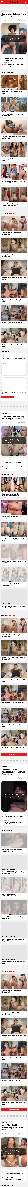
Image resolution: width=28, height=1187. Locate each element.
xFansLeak (14, 2)
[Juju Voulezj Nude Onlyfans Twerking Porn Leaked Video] (14, 172)
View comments (14, 754)
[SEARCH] (26, 2)
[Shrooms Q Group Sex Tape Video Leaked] (14, 313)
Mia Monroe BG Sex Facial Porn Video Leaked (13, 345)
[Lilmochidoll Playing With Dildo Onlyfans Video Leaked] (14, 885)
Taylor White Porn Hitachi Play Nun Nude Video (12, 584)
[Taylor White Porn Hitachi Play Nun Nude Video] (14, 574)
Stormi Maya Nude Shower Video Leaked (11, 92)
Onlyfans (4, 89)
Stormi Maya (11, 89)
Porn (9, 201)
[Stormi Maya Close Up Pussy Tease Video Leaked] (14, 104)
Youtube (10, 134)
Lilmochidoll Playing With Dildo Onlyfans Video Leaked (11, 895)
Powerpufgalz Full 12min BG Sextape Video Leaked (13, 255)
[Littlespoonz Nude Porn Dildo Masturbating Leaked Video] (14, 484)
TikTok (10, 178)
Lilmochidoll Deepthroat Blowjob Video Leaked (13, 962)
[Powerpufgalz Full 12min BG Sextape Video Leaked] (14, 245)
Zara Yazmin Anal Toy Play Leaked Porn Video (13, 539)
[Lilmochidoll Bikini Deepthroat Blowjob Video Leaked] (14, 862)
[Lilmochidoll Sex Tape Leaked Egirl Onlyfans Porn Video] (14, 840)
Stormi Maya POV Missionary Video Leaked (12, 159)
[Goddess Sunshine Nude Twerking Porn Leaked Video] (14, 127)
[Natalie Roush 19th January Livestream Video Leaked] (14, 223)
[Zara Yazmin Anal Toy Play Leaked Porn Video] (14, 529)
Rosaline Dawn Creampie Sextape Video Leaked (13, 278)
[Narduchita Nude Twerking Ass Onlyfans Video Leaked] (14, 194)
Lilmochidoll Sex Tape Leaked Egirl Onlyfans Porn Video (12, 850)
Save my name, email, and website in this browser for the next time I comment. (13, 393)
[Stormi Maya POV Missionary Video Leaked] (14, 149)
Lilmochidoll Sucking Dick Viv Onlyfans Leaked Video (13, 917)
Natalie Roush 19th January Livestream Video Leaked (13, 233)
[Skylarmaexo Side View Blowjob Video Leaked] (14, 290)
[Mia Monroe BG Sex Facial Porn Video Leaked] (14, 335)
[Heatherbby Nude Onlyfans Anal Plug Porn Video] (14, 507)
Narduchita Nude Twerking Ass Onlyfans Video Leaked (11, 204)
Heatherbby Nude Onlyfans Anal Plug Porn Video (13, 517)
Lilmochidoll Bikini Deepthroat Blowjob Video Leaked (13, 872)
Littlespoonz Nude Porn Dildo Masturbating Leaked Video (10, 494)
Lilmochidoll (5, 869)
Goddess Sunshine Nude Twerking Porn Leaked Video (13, 137)
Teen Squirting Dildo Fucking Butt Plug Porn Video (13, 562)
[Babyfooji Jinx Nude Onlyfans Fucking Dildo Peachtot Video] (14, 597)
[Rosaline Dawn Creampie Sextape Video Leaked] (14, 268)
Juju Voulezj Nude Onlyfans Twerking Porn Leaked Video (13, 182)
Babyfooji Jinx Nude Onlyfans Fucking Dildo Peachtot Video (13, 607)
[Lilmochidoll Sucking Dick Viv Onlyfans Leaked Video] (14, 907)
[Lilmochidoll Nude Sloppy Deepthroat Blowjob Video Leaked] (14, 930)
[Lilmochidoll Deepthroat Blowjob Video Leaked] (14, 952)
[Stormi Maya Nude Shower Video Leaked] (14, 82)
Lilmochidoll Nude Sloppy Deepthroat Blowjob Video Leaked (13, 940)
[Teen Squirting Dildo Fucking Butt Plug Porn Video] (14, 552)
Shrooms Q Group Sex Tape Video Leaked (11, 323)
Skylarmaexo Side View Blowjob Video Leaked (13, 300)
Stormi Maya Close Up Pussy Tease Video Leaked (12, 115)
